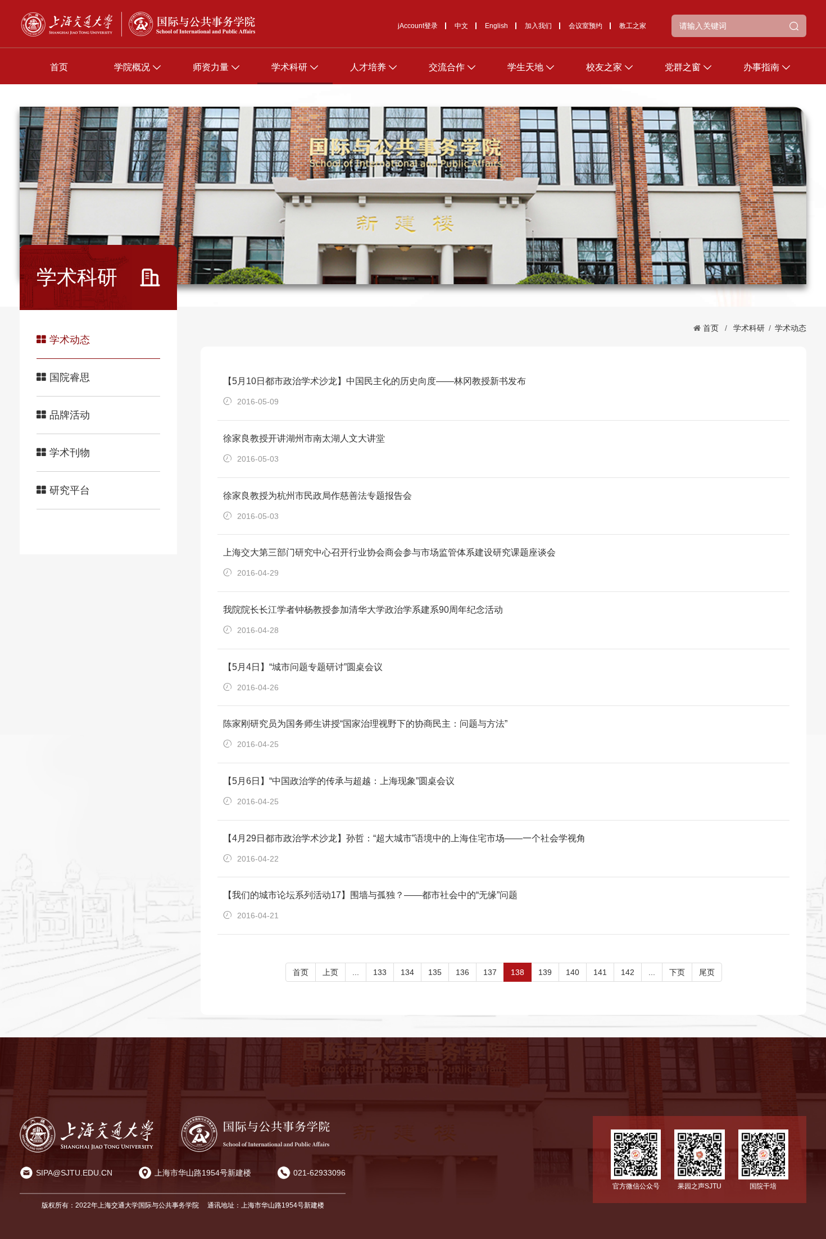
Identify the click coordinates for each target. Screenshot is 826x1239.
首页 (59, 67)
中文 (461, 26)
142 (627, 972)
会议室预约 (585, 26)
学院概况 (132, 67)
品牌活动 (69, 415)
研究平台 (69, 490)
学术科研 (289, 67)
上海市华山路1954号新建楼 (203, 1172)
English (496, 26)
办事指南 (761, 67)
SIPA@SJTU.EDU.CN (74, 1172)
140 (572, 972)
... (355, 972)
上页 (330, 972)
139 (545, 972)
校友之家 (604, 67)
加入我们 (538, 26)
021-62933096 (319, 1172)
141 (600, 972)
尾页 (707, 972)
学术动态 (69, 339)
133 (380, 972)
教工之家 (632, 26)
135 (435, 972)
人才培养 (368, 67)
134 (407, 972)
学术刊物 (69, 452)
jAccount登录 (418, 26)
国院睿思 (69, 377)
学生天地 (525, 67)
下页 (677, 972)
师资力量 (211, 67)
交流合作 (447, 67)
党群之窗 (683, 67)
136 (462, 972)
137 (490, 972)
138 (517, 972)
